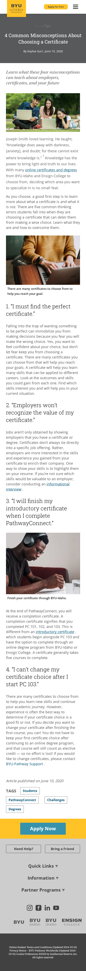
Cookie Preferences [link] (27, 953)
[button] (56, 6)
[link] (43, 157)
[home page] (16, 8)
